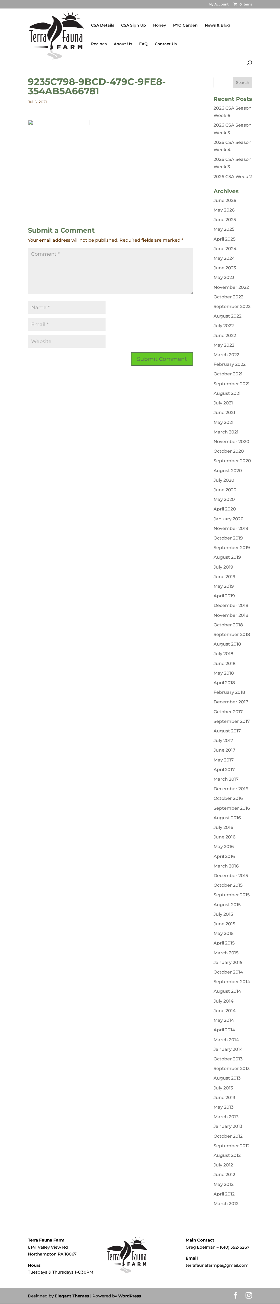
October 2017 (228, 711)
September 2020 (232, 460)
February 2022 (230, 364)
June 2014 (225, 1010)
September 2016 (232, 808)
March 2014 (226, 1039)
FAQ (143, 44)
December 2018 (231, 605)
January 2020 (229, 518)
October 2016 (228, 798)
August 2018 (227, 644)
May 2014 (224, 1020)
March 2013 (226, 1116)
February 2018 (229, 692)
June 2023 (225, 267)
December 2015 (231, 875)
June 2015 (224, 923)
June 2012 (224, 1174)
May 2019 (224, 586)
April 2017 (224, 769)
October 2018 (228, 624)
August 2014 (227, 991)
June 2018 (224, 663)
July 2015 (223, 914)
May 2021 (224, 422)
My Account (219, 4)
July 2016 (223, 827)
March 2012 (226, 1203)
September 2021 (232, 383)
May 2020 (224, 499)
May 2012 (224, 1184)
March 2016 (226, 866)
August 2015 (227, 904)
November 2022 (231, 287)
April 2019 (224, 595)
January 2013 (228, 1126)
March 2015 (226, 952)
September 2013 (232, 1068)
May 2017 (224, 760)
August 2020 (228, 470)
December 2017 (231, 701)
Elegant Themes (72, 1296)
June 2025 (225, 219)
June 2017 (224, 750)
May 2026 (224, 210)
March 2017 (226, 779)
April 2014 (224, 1029)
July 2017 (223, 740)
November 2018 (231, 615)
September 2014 (232, 981)
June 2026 (225, 200)
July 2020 (224, 480)
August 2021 (227, 393)
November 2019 (231, 528)
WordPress (129, 1296)
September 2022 (232, 306)
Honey (159, 25)
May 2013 (224, 1107)
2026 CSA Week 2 (233, 176)
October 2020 (229, 451)
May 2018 (224, 673)
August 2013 (227, 1078)
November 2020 (231, 441)
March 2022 (226, 354)
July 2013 (223, 1088)
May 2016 (224, 846)
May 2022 (224, 345)
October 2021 (228, 373)
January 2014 (228, 1049)
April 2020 (225, 509)
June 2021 (224, 412)
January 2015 (228, 962)
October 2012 (228, 1136)
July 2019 (223, 567)
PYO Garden (185, 25)
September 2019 (232, 547)
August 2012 (227, 1155)
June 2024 (225, 248)
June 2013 (224, 1097)
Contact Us (166, 44)
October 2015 (228, 885)
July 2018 (223, 653)
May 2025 (224, 229)
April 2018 (224, 682)
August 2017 (227, 731)
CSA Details (102, 25)
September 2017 (232, 721)
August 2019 (227, 557)
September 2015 (232, 894)
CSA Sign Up (133, 25)
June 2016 (224, 837)
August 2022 (227, 316)
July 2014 (224, 1001)
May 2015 (224, 933)
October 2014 (228, 972)
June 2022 (225, 335)
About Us (123, 44)
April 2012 (224, 1194)
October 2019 (228, 538)
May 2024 (224, 258)
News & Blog (217, 25)
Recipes (99, 44)
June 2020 (225, 489)
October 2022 (228, 296)
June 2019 (224, 576)
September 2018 (232, 634)
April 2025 (224, 239)
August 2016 (227, 817)
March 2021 (226, 432)
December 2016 (231, 788)
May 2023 (224, 277)
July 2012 (223, 1165)
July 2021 (223, 403)
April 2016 (224, 856)
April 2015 (224, 943)
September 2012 (232, 1145)
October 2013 (228, 1059)
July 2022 (224, 325)
